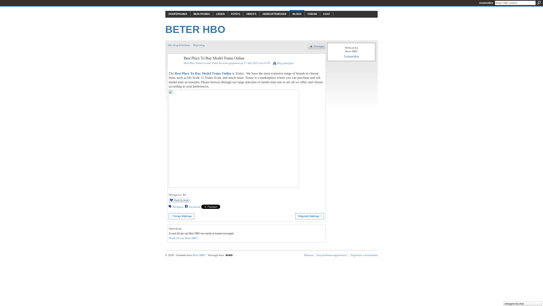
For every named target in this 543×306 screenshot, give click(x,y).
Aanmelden (486, 2)
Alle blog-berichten (178, 45)
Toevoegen (318, 46)
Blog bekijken (285, 63)
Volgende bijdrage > (310, 216)
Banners (308, 255)
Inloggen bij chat (514, 303)
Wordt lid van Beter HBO (183, 238)
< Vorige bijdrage (181, 216)
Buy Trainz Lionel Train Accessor (209, 63)
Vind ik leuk (181, 200)
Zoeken (539, 3)
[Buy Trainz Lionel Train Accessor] (174, 67)
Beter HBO (195, 29)
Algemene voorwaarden (364, 255)
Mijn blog (199, 45)
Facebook (194, 206)
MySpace (178, 206)
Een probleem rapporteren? (332, 255)
